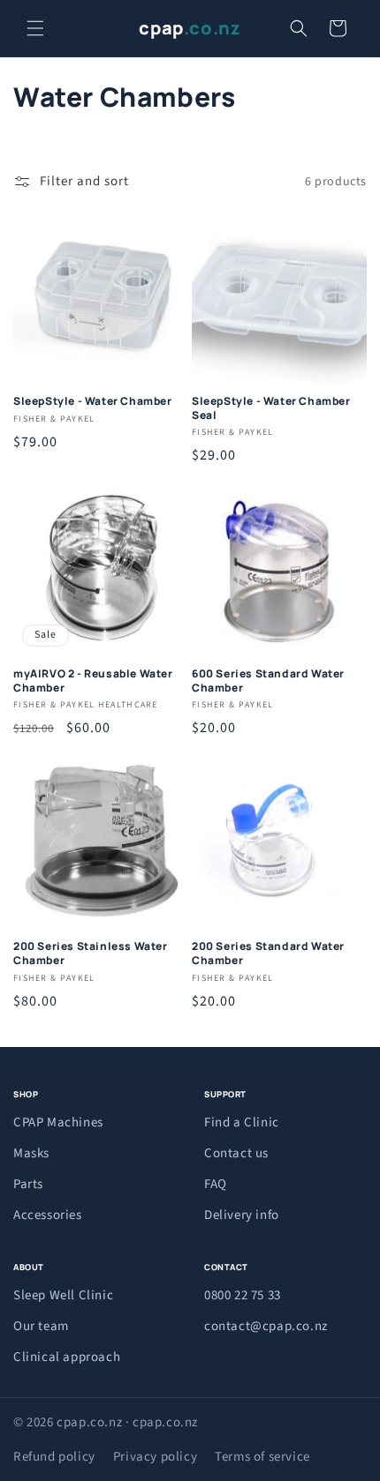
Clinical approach (66, 1357)
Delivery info (241, 1215)
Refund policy (54, 1456)
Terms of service (262, 1456)
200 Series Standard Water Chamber (268, 953)
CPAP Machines (58, 1122)
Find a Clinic (241, 1122)
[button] (35, 28)
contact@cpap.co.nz (266, 1326)
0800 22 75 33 (242, 1295)
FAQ (215, 1184)
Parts (28, 1184)
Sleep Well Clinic (63, 1295)
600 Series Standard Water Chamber (268, 680)
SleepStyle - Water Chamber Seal (271, 408)
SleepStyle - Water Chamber (92, 401)
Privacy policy (155, 1456)
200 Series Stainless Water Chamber (90, 953)
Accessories (47, 1215)
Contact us (236, 1153)
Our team (41, 1326)
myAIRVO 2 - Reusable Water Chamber (93, 680)
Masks (31, 1153)
